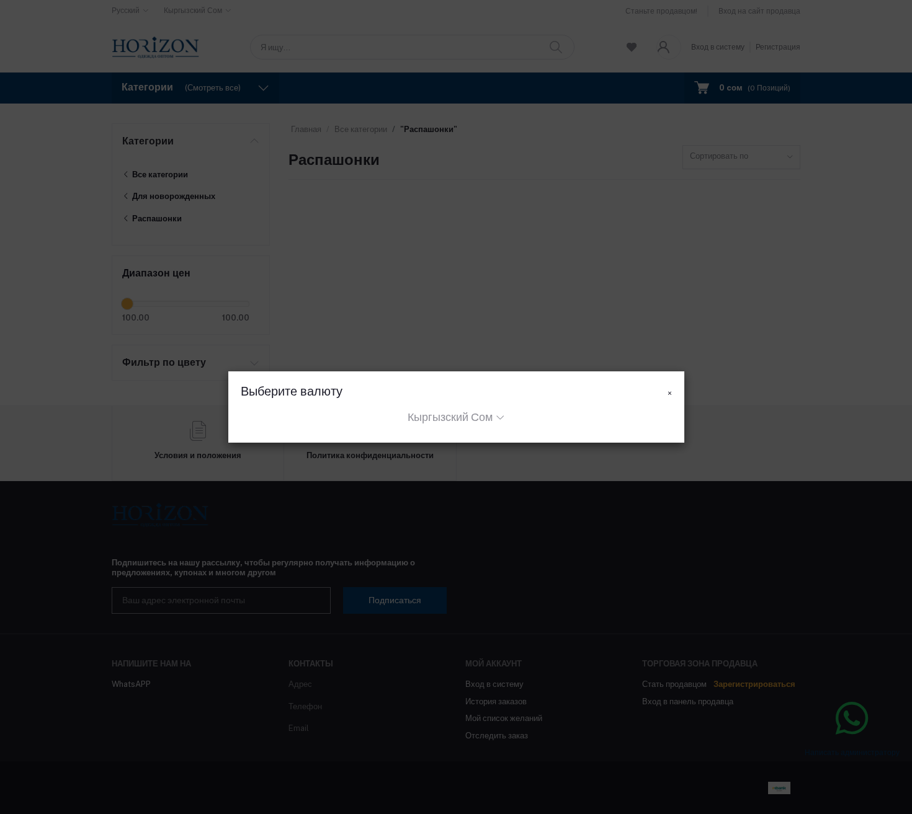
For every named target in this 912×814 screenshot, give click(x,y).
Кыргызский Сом (450, 416)
